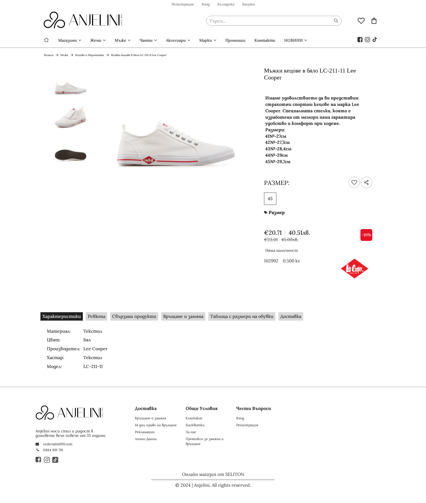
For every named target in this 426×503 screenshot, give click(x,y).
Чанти (146, 40)
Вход (206, 4)
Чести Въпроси (253, 408)
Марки (205, 40)
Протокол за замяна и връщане (204, 441)
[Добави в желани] (354, 182)
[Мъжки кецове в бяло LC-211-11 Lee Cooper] (70, 83)
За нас (191, 432)
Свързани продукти (134, 316)
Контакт (194, 418)
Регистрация (183, 4)
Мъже (120, 40)
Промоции (235, 40)
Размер (277, 212)
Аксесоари (176, 40)
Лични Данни (146, 439)
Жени (95, 40)
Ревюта (96, 316)
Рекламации (145, 432)
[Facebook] (360, 39)
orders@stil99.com (57, 444)
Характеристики (61, 316)
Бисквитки (195, 425)
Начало (46, 40)
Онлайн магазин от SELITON (213, 474)
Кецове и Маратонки (89, 55)
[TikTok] (375, 39)
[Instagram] (367, 39)
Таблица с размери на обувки (241, 316)
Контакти (264, 40)
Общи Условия (202, 408)
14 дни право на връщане (156, 425)
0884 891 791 (53, 450)
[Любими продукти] (361, 20)
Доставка (290, 316)
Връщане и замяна (183, 316)
